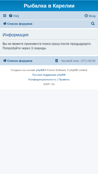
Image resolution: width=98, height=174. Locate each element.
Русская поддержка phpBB (49, 74)
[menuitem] (14, 16)
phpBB (40, 70)
